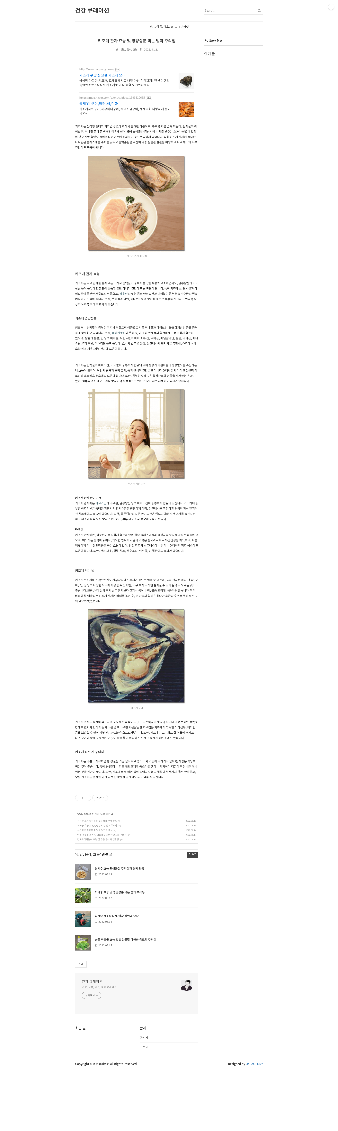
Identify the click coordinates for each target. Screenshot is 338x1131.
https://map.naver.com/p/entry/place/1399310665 (112, 97)
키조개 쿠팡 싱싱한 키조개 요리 (102, 75)
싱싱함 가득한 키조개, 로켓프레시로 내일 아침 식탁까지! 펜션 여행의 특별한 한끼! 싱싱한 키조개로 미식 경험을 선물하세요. (124, 83)
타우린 (124, 294)
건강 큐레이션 (92, 982)
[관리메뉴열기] (331, 7)
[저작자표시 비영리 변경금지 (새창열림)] (113, 797)
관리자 (144, 1038)
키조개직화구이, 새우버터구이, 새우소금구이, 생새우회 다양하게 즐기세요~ (125, 111)
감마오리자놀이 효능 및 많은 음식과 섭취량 (98, 839)
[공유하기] (86, 798)
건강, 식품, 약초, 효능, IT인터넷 (169, 27)
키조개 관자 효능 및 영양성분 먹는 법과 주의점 (136, 41)
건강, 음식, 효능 (128, 49)
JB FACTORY (254, 1064)
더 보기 (193, 854)
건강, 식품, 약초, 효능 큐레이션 (99, 987)
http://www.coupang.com (96, 69)
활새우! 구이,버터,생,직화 (98, 104)
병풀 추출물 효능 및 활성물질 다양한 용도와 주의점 (102, 835)
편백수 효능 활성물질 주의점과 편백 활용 (97, 821)
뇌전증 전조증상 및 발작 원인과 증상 (94, 830)
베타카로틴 (119, 333)
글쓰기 (144, 1047)
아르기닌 (100, 503)
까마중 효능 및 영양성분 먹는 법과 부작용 (97, 825)
